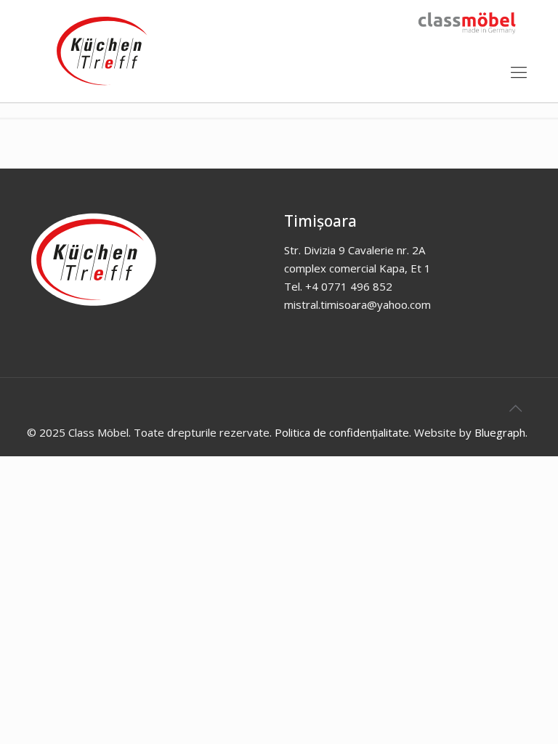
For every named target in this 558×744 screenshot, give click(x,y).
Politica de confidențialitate (342, 432)
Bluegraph (499, 432)
